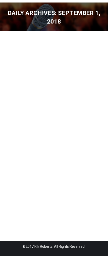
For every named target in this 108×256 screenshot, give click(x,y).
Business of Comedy (57, 134)
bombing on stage (25, 134)
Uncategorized (56, 152)
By (16, 157)
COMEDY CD (51, 146)
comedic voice (28, 146)
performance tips (76, 146)
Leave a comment (73, 157)
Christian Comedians (37, 140)
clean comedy (66, 140)
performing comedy (27, 152)
